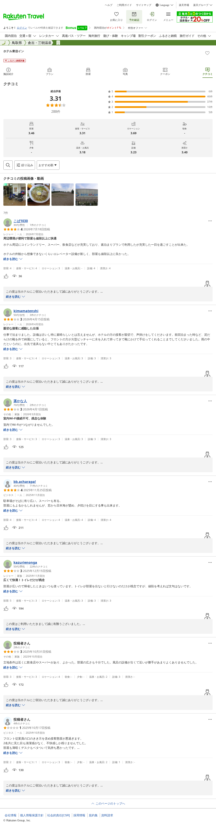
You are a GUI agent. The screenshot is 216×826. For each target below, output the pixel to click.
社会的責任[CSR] (58, 815)
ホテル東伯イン (13, 51)
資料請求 (107, 815)
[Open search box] (8, 165)
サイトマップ (143, 5)
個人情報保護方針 (32, 815)
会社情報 (10, 815)
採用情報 (79, 815)
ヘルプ (108, 5)
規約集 (93, 815)
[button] (14, 194)
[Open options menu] (210, 220)
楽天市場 (184, 5)
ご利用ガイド (124, 5)
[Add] (207, 53)
